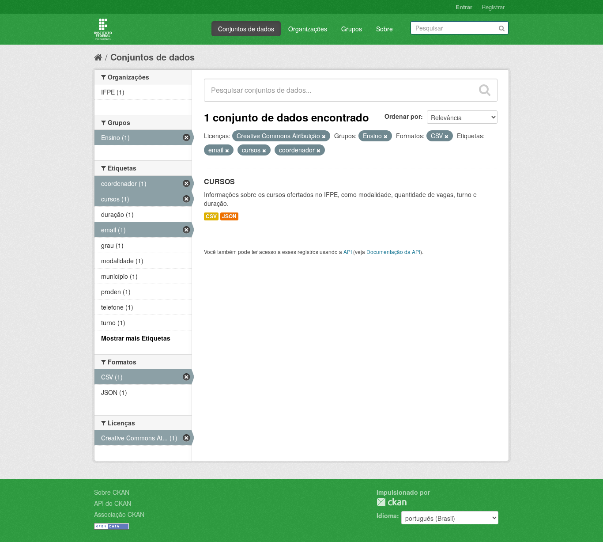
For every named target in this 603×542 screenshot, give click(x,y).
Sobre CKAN (111, 492)
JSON (229, 216)
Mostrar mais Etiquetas (135, 338)
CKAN (392, 502)
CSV (211, 216)
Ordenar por (402, 116)
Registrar (493, 7)
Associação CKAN (119, 514)
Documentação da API (393, 251)
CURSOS (219, 181)
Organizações (307, 28)
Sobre (384, 28)
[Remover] (324, 136)
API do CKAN (112, 503)
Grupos (351, 28)
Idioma (387, 515)
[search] (485, 90)
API (347, 251)
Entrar (464, 7)
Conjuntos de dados (246, 28)
